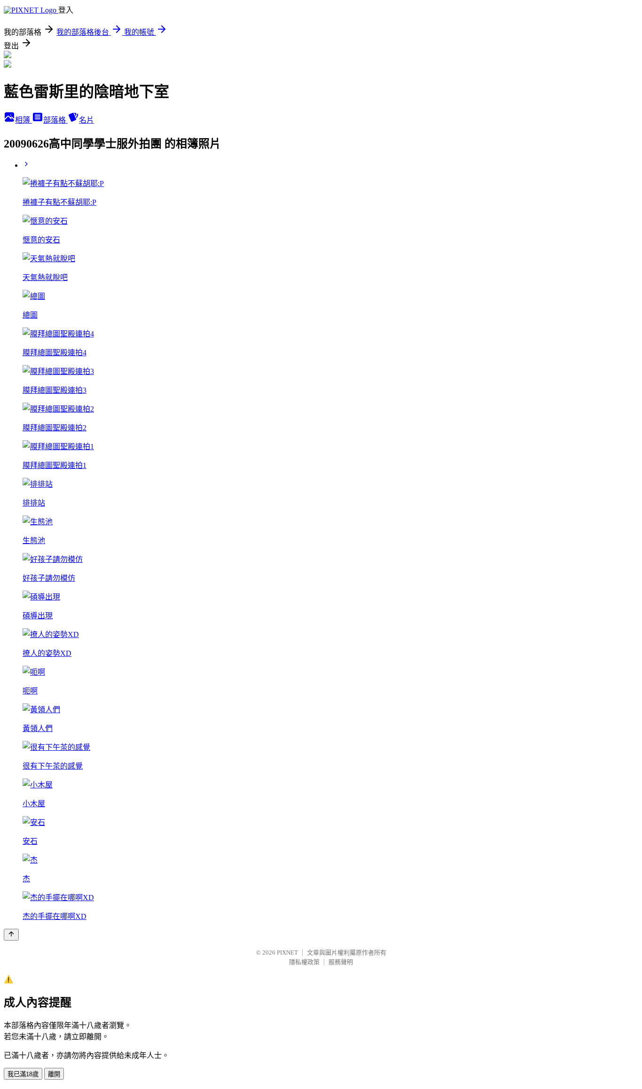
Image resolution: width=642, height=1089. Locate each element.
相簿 (23, 120)
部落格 (55, 120)
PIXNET (287, 952)
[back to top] (11, 935)
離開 (54, 1074)
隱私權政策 (304, 961)
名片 (86, 120)
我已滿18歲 (23, 1074)
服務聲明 (341, 961)
